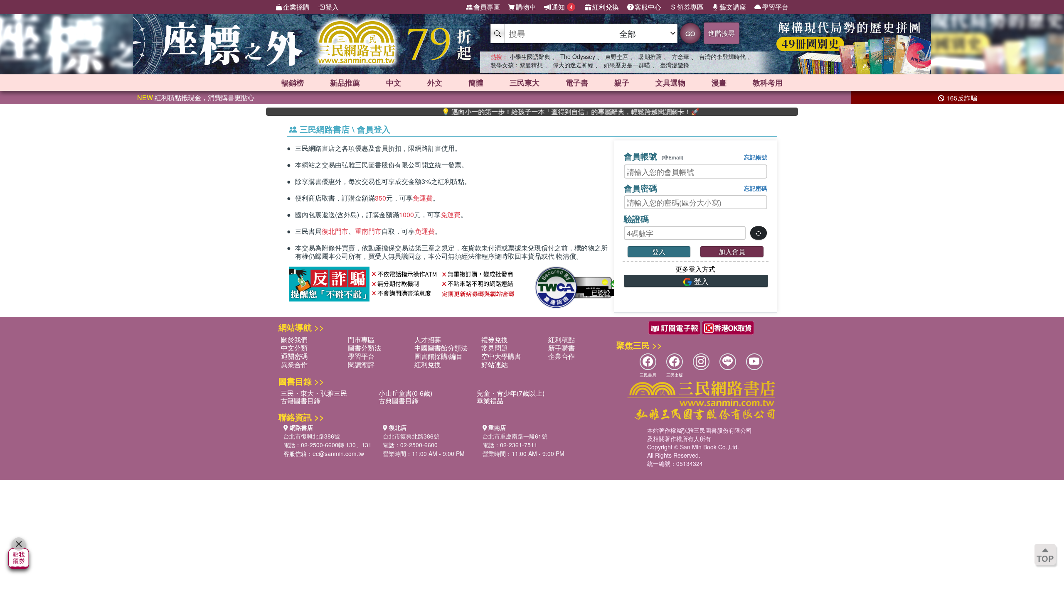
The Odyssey (577, 56)
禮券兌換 (494, 339)
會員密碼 (640, 188)
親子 (621, 82)
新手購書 (561, 348)
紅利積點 (561, 339)
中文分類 (294, 348)
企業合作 (561, 356)
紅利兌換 (605, 7)
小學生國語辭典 (530, 56)
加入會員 (732, 251)
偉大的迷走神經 (573, 65)
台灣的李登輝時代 (722, 56)
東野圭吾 (616, 56)
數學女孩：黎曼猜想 (516, 65)
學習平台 (775, 7)
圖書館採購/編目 (438, 356)
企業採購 (296, 7)
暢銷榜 (292, 82)
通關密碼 (294, 356)
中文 (393, 82)
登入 (332, 7)
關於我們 (294, 339)
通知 (562, 7)
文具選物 (670, 82)
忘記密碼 (755, 188)
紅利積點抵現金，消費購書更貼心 (195, 97)
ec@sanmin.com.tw (338, 453)
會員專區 (486, 7)
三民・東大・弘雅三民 (314, 393)
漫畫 (719, 82)
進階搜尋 (721, 33)
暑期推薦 (650, 56)
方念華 (680, 56)
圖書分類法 (364, 348)
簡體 (475, 82)
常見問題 (494, 348)
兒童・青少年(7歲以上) (510, 393)
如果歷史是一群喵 (626, 65)
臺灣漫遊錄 (674, 65)
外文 (434, 82)
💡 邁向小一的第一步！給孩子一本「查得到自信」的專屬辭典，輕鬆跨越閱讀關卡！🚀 (548, 112)
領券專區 (690, 7)
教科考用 (768, 82)
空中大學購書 (501, 356)
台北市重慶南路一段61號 (515, 436)
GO (690, 33)
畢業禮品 (490, 400)
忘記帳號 (755, 157)
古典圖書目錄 (399, 400)
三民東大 (524, 82)
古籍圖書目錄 (300, 400)
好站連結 (494, 364)
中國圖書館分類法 (441, 348)
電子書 (577, 82)
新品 (345, 82)
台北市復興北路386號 (311, 436)
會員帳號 (653, 156)
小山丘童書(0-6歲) (405, 393)
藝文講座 (732, 7)
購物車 (526, 7)
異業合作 (294, 364)
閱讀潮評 (361, 364)
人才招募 (427, 339)
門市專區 (361, 339)
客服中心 (648, 7)
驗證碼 (636, 219)
